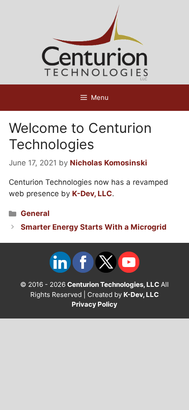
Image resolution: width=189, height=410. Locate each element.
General (35, 213)
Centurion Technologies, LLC (113, 284)
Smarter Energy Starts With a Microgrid (94, 227)
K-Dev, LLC (92, 193)
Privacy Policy (94, 304)
